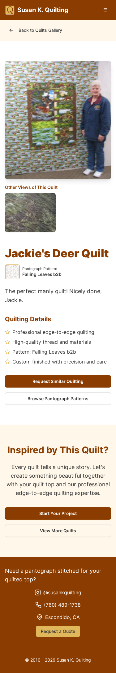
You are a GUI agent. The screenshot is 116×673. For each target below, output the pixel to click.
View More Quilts (58, 530)
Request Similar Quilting (58, 381)
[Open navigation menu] (105, 10)
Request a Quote (58, 631)
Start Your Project (58, 513)
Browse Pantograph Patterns (58, 398)
